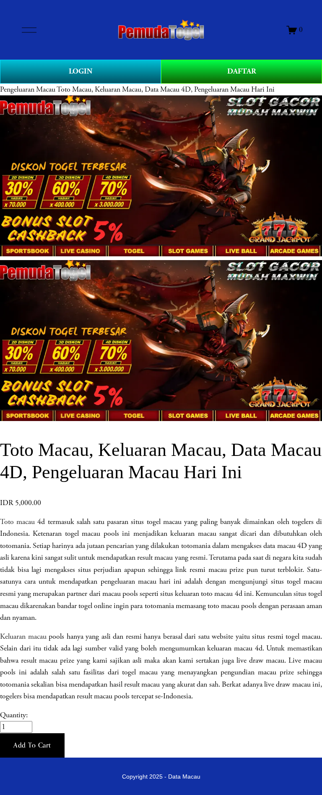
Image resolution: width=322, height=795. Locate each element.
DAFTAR (241, 71)
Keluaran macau (23, 636)
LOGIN (80, 71)
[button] (32, 745)
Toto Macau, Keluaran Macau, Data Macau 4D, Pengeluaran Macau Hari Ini (166, 89)
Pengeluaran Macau (27, 89)
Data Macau (184, 776)
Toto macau (18, 521)
